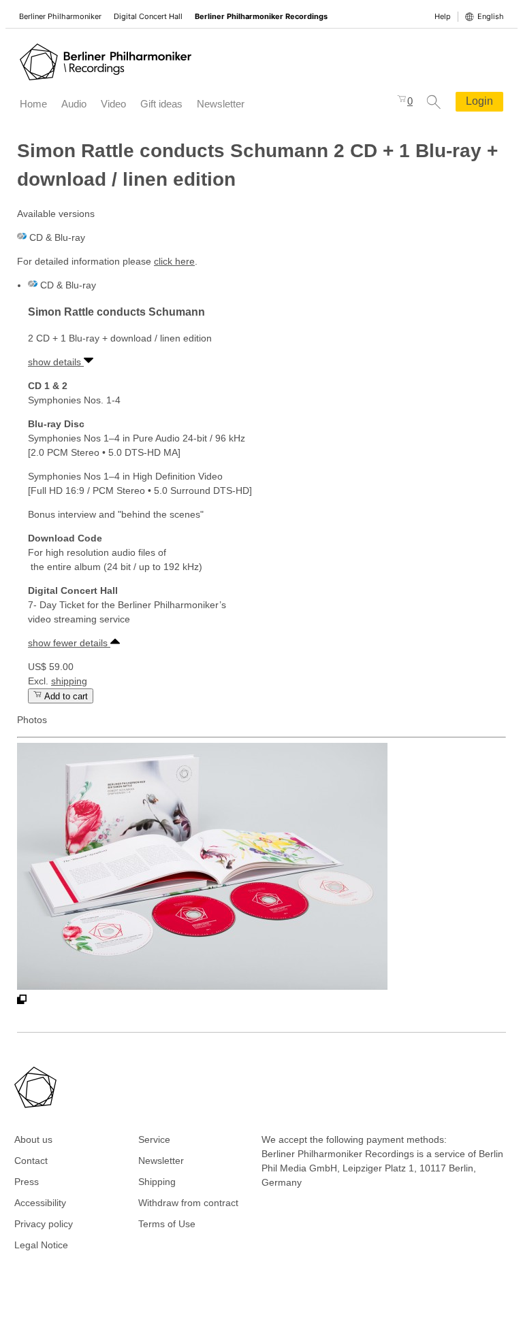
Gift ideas (161, 104)
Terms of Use (166, 1223)
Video (113, 104)
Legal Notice (41, 1244)
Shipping (157, 1181)
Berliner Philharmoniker (60, 16)
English (490, 16)
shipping (69, 681)
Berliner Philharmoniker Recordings (261, 16)
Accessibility (40, 1202)
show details (56, 361)
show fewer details (69, 642)
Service (154, 1139)
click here (174, 261)
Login (479, 101)
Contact (31, 1160)
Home (33, 104)
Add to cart (65, 696)
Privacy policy (43, 1223)
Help (442, 16)
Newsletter (220, 104)
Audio (73, 104)
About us (33, 1139)
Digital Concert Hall (148, 16)
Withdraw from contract (188, 1202)
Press (26, 1181)
